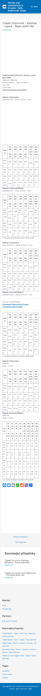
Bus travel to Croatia (9, 621)
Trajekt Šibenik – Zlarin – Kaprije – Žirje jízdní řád (19, 640)
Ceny (4, 605)
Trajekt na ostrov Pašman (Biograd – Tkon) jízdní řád (17, 561)
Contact (5, 677)
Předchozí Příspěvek (20, 537)
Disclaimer (6, 671)
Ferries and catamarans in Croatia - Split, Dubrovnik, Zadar (17, 7)
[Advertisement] (20, 53)
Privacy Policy (7, 674)
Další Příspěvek (20, 542)
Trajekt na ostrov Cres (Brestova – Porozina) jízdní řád (20, 574)
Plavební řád (6, 30)
